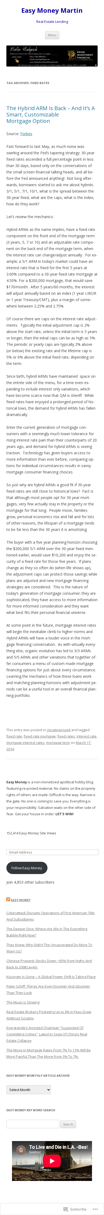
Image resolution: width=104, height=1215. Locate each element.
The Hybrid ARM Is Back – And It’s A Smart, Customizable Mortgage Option (50, 114)
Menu (52, 35)
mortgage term (58, 742)
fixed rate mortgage (40, 736)
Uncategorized (58, 729)
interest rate (87, 736)
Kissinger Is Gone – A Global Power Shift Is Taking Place (51, 976)
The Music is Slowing (22, 1002)
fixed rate (14, 736)
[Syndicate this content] (8, 900)
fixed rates (66, 736)
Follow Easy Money (26, 868)
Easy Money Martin (52, 10)
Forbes (26, 133)
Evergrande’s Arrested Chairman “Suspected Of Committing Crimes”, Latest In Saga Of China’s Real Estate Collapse (46, 1034)
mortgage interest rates (25, 742)
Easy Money (20, 900)
